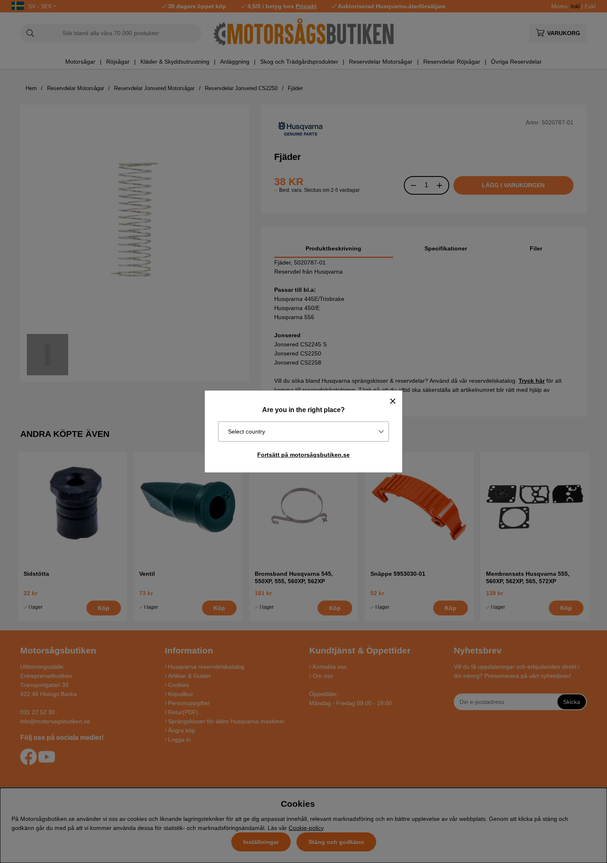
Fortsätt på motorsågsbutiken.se (303, 454)
